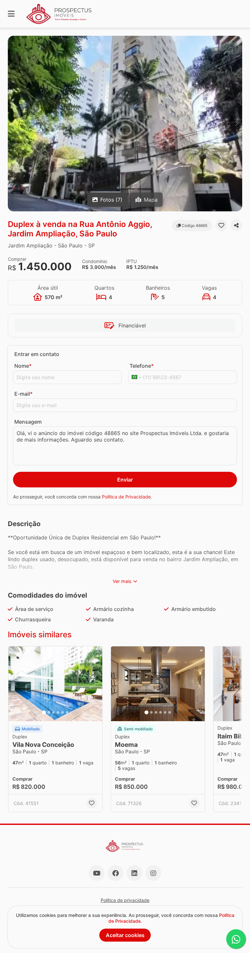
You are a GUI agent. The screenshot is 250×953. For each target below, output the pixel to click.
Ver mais (122, 581)
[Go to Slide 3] (53, 712)
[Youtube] (96, 873)
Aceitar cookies (125, 935)
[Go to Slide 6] (67, 712)
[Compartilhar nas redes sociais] (236, 225)
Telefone (142, 366)
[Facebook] (115, 873)
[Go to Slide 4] (58, 712)
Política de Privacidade (126, 496)
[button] (125, 123)
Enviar (125, 479)
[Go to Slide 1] (44, 712)
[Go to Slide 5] (62, 712)
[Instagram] (153, 873)
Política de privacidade (125, 900)
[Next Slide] (236, 123)
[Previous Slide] (13, 123)
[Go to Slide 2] (49, 712)
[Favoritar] (221, 225)
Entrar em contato (36, 354)
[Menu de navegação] (11, 14)
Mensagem (28, 421)
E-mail (23, 393)
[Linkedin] (134, 873)
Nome (23, 366)
